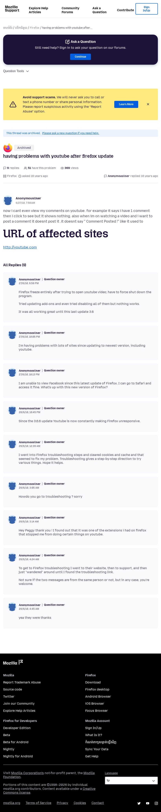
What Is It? (93, 735)
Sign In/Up (146, 9)
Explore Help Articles (38, 10)
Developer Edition (17, 728)
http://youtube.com (20, 247)
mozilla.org (11, 803)
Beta (6, 735)
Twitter (8, 696)
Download (93, 682)
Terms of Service (38, 803)
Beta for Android (15, 742)
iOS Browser (94, 703)
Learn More (126, 104)
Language (111, 773)
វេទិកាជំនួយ (21, 27)
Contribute (125, 10)
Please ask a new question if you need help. (70, 133)
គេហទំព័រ (7, 27)
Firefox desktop (97, 689)
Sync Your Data (96, 749)
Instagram (156, 803)
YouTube (147, 803)
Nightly (8, 749)
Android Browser (98, 696)
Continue (80, 56)
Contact (97, 803)
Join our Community (19, 703)
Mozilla (13, 663)
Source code (12, 689)
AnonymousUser (28, 198)
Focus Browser (96, 711)
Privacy (62, 803)
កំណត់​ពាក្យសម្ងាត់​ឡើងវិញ (100, 742)
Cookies (80, 803)
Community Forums (70, 10)
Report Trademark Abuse (22, 682)
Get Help (91, 756)
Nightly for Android (18, 756)
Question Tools (13, 71)
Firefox (34, 27)
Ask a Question (99, 10)
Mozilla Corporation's (27, 773)
